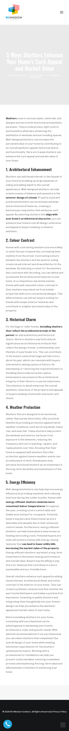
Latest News (38, 75)
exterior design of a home (21, 197)
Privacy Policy (60, 711)
